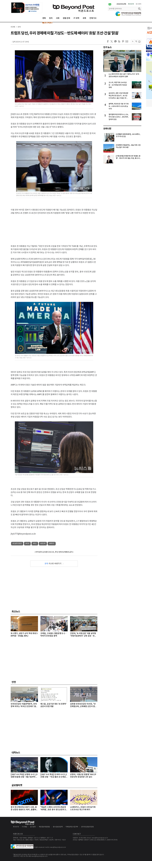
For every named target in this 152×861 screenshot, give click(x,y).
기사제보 (24, 827)
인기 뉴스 (107, 47)
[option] (26, 7)
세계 (84, 18)
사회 (57, 18)
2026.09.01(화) (121, 4)
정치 (51, 18)
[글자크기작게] (132, 41)
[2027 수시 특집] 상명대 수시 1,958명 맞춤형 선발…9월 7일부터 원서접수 (24, 775)
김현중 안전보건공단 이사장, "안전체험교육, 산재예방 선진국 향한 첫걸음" (83, 705)
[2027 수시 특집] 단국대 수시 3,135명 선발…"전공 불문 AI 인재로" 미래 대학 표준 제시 (53, 775)
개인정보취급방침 (44, 827)
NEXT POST (47, 23)
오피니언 (107, 128)
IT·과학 (76, 18)
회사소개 (131, 4)
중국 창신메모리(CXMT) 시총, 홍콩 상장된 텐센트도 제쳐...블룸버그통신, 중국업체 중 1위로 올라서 (24, 808)
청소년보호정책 (58, 827)
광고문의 (138, 4)
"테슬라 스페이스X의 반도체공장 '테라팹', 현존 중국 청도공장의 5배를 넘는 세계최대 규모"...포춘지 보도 (54, 808)
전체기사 (92, 18)
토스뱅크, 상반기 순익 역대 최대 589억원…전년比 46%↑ (24, 634)
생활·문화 (66, 18)
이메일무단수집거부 (72, 827)
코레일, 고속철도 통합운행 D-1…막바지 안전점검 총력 (53, 634)
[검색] (139, 9)
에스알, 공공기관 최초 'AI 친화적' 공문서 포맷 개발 (53, 705)
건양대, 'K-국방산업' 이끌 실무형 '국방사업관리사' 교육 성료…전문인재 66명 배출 (83, 634)
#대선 (35, 543)
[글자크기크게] (136, 41)
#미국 (27, 543)
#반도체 (42, 543)
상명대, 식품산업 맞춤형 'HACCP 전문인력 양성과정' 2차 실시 (83, 775)
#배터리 (51, 543)
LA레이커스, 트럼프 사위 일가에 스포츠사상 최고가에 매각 (82, 808)
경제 (44, 18)
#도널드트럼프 (17, 543)
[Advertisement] (54, 226)
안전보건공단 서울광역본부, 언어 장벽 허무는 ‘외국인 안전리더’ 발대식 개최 (24, 705)
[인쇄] (139, 41)
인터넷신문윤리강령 (87, 827)
